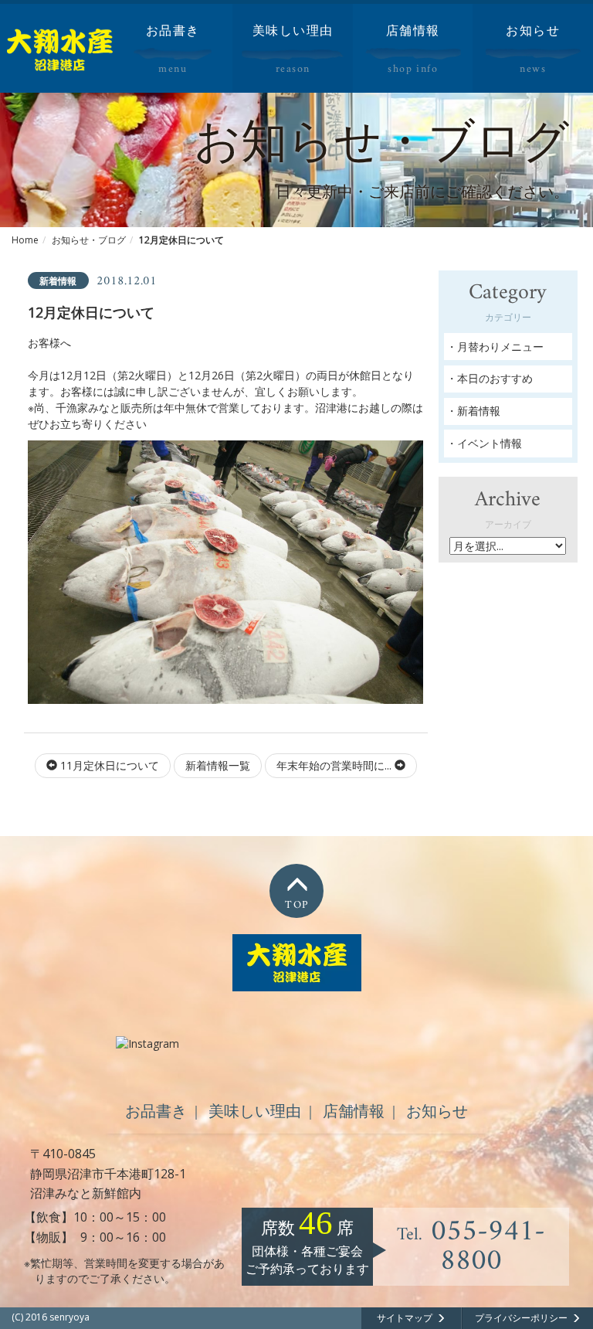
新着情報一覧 (217, 765)
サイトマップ (404, 1317)
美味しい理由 (254, 1111)
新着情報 (478, 410)
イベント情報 (489, 443)
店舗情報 (354, 1111)
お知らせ (437, 1111)
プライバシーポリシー (521, 1317)
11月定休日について (108, 765)
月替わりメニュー (500, 346)
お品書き (156, 1111)
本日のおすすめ (495, 378)
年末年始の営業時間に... (335, 765)
